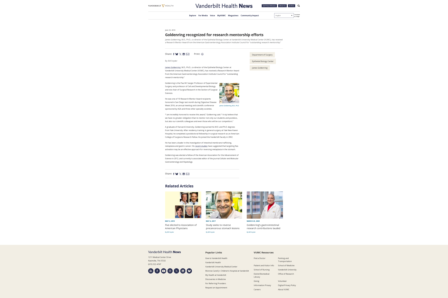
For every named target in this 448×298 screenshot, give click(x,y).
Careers (257, 289)
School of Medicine (286, 265)
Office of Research (286, 274)
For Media (203, 15)
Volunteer (282, 281)
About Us (282, 6)
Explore (192, 15)
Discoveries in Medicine (215, 279)
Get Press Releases (269, 6)
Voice (212, 15)
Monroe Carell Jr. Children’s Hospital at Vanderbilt (227, 271)
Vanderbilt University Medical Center (221, 266)
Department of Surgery (262, 54)
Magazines (233, 15)
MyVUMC (221, 15)
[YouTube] (163, 271)
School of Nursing (262, 269)
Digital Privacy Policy (287, 285)
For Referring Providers (215, 283)
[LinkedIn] (183, 271)
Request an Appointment (216, 287)
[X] (176, 271)
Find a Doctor (259, 258)
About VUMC (283, 289)
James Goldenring (173, 67)
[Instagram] (170, 271)
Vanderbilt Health (213, 262)
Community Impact (250, 15)
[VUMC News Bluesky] (189, 271)
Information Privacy (262, 285)
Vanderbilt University (287, 269)
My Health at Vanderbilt (215, 275)
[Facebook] (157, 271)
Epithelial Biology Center (263, 61)
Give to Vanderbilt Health (216, 258)
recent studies (201, 146)
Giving (256, 281)
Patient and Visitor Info (264, 265)
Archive (291, 6)
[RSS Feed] (150, 271)
